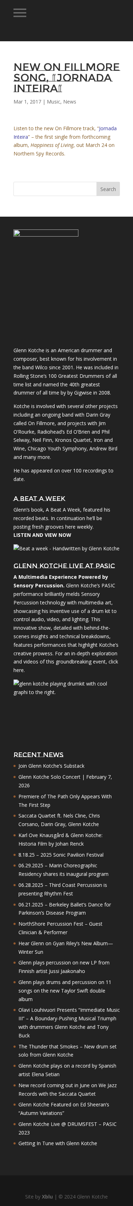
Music (53, 101)
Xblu (47, 1196)
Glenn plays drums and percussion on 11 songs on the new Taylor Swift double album (64, 991)
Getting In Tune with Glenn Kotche (57, 1143)
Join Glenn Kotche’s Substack (51, 765)
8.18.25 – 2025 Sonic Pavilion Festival (61, 854)
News (69, 101)
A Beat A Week (63, 509)
